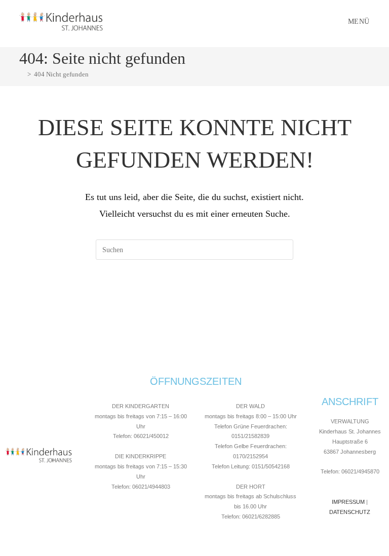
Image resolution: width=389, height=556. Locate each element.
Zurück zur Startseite (194, 301)
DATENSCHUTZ (349, 512)
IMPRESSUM (348, 502)
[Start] (21, 74)
